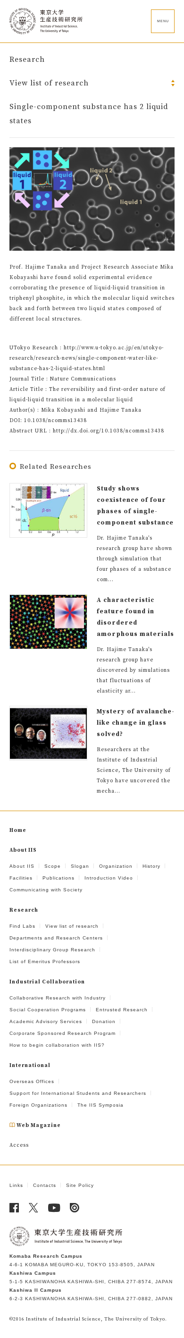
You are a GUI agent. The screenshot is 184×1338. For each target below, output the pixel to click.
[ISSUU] (74, 1207)
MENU (163, 21)
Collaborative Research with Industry (57, 997)
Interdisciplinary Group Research (52, 949)
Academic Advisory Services (45, 1021)
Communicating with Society (46, 889)
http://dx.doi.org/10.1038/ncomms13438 (108, 431)
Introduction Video (108, 878)
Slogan (80, 866)
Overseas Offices (31, 1081)
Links (16, 1185)
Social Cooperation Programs (47, 1009)
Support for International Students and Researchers (77, 1093)
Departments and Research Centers (56, 937)
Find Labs (22, 926)
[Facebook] (14, 1207)
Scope (52, 866)
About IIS (21, 866)
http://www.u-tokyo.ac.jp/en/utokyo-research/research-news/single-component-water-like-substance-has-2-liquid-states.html (86, 358)
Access (19, 1145)
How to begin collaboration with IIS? (57, 1045)
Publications (58, 878)
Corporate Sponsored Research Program (62, 1033)
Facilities (21, 878)
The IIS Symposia (100, 1105)
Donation (104, 1021)
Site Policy (80, 1185)
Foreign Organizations (38, 1105)
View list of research (72, 926)
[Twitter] (33, 1207)
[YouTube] (54, 1207)
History (151, 866)
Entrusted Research (122, 1009)
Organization (116, 866)
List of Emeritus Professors (44, 961)
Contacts (44, 1185)
